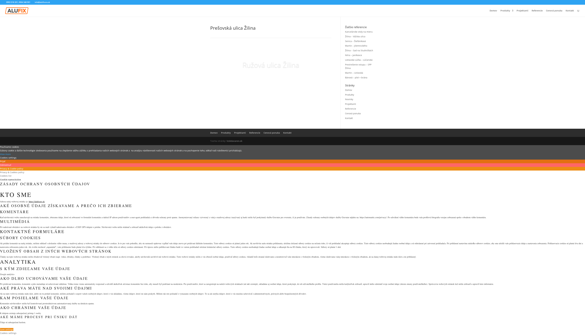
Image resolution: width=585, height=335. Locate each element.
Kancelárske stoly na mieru (359, 31)
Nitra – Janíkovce (353, 55)
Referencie (537, 11)
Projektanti (522, 11)
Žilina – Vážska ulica (355, 36)
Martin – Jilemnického (356, 45)
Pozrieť (271, 77)
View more (5, 154)
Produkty (505, 11)
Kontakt (570, 11)
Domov (493, 11)
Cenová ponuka (554, 11)
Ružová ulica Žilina (271, 65)
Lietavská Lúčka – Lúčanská (358, 59)
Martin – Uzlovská (354, 72)
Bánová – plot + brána (356, 77)
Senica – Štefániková (355, 41)
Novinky (349, 99)
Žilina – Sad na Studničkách (359, 50)
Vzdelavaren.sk (234, 141)
